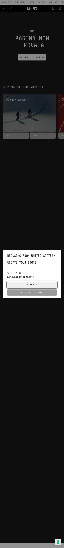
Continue (32, 285)
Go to (32, 292)
